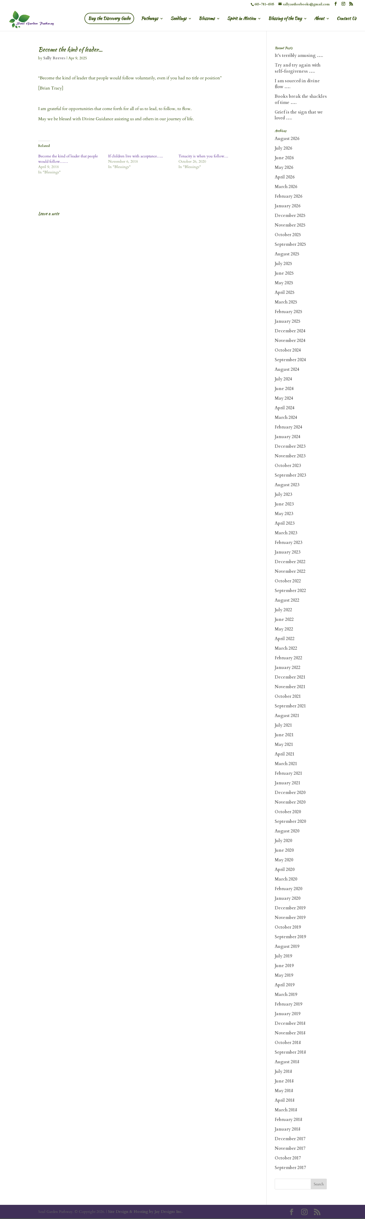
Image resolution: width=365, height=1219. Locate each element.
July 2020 (283, 841)
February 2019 (288, 1004)
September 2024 (290, 360)
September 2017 (290, 1168)
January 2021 (287, 783)
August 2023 (287, 485)
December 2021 (290, 677)
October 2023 (288, 466)
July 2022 (283, 610)
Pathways (149, 19)
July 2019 (283, 956)
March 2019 (286, 995)
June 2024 (284, 389)
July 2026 (283, 148)
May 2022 (284, 629)
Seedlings (178, 19)
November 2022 (290, 571)
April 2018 (284, 1100)
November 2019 (290, 918)
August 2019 (287, 946)
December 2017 (290, 1139)
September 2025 (290, 244)
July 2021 (283, 725)
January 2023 (287, 552)
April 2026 (284, 177)
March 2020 (286, 879)
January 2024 (287, 437)
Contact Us (346, 19)
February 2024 (288, 427)
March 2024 (286, 417)
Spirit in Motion (241, 19)
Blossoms (207, 19)
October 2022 (288, 581)
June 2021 (284, 735)
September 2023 (290, 475)
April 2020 (284, 870)
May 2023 (284, 514)
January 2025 (287, 321)
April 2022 (284, 639)
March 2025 (286, 302)
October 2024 (288, 350)
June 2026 (284, 158)
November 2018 (290, 1033)
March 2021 (286, 764)
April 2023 (284, 523)
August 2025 (287, 254)
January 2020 (287, 898)
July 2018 (283, 1071)
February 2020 (288, 889)
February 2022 (288, 658)
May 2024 (284, 398)
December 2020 (290, 793)
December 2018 (290, 1023)
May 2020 (284, 860)
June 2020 (284, 850)
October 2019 (288, 927)
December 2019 (290, 908)
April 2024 (284, 408)
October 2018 (288, 1043)
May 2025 (284, 283)
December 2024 (290, 331)
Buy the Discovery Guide (109, 18)
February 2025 (288, 312)
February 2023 (288, 543)
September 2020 (290, 821)
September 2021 (290, 706)
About (319, 19)
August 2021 (287, 716)
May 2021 (284, 744)
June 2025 (284, 273)
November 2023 (290, 456)
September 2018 (290, 1052)
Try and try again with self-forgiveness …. (297, 68)
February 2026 (288, 196)
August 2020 (287, 831)
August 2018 (287, 1062)
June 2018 (284, 1081)
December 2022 (290, 562)
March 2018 (286, 1110)
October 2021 (288, 696)
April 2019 (284, 985)
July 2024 (283, 379)
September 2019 (290, 937)
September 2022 (290, 591)
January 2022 (287, 668)
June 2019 (284, 966)
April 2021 (284, 754)
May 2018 (284, 1091)
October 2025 (288, 235)
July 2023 (283, 494)
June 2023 (284, 504)
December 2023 (290, 446)
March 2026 (286, 187)
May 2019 (284, 975)
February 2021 (288, 773)
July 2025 (283, 264)
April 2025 (284, 292)
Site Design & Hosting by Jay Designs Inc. (145, 1211)
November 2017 (290, 1148)
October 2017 (288, 1158)
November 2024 (290, 341)
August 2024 (287, 369)
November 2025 (290, 225)
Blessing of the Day (285, 19)
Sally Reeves (54, 58)
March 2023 (286, 533)
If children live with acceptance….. (135, 156)
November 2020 (290, 802)
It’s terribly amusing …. (299, 56)
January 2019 (287, 1014)
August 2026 (287, 139)
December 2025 (290, 216)
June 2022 (284, 619)
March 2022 (286, 648)
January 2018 (287, 1129)
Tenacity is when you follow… (203, 156)
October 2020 (288, 812)
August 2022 (287, 600)
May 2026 (284, 167)
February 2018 (288, 1120)
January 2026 (287, 206)
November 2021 (290, 687)
